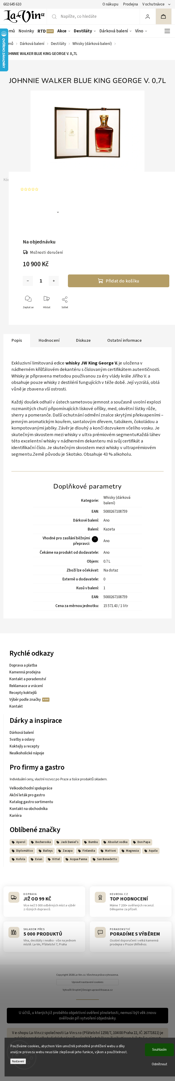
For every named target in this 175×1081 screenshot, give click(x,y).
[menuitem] (10, 31)
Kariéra (16, 815)
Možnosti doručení (46, 252)
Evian (38, 859)
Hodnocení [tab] (49, 340)
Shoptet (76, 990)
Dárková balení (22, 732)
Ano (106, 520)
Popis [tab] (16, 340)
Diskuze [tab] (83, 340)
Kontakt (16, 706)
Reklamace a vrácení (26, 686)
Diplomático (24, 851)
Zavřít (161, 315)
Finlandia (88, 851)
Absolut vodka (117, 842)
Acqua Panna (78, 859)
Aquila (153, 851)
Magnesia (132, 851)
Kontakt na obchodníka (29, 809)
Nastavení (18, 1061)
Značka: (42, 180)
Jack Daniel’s (69, 842)
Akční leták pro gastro (27, 795)
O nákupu (110, 4)
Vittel (56, 859)
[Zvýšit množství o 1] (54, 281)
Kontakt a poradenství (27, 679)
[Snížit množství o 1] (28, 281)
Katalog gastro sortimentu (31, 802)
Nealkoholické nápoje (27, 753)
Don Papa (143, 842)
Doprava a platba (23, 665)
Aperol (20, 842)
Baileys (48, 851)
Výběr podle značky (25, 699)
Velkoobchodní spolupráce (31, 788)
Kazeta (109, 529)
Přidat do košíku (122, 281)
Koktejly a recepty (24, 746)
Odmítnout (159, 1064)
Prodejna (130, 4)
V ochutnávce (153, 4)
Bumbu (93, 842)
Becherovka (43, 842)
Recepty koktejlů (23, 693)
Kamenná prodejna (25, 672)
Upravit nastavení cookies (87, 982)
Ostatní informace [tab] (124, 340)
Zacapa (67, 851)
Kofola (20, 859)
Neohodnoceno (53, 189)
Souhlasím (159, 1049)
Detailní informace (40, 212)
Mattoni (110, 851)
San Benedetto (107, 859)
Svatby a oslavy (22, 739)
